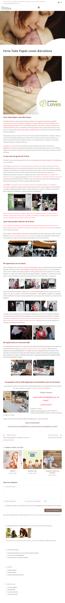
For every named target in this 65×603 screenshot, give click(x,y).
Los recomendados (12, 587)
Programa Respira (11, 570)
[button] (38, 7)
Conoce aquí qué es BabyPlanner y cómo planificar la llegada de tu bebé (32, 426)
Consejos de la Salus (12, 594)
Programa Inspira (11, 572)
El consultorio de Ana (12, 592)
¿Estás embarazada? (32, 423)
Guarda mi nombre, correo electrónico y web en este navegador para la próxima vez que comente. (34, 505)
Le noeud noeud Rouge (20, 177)
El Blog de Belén (11, 589)
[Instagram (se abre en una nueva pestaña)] (61, 2)
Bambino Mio (32, 471)
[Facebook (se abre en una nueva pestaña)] (59, 2)
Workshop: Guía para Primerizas (15, 575)
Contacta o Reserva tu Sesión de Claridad (17, 557)
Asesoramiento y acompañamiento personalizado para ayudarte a (31, 540)
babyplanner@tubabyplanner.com (40, 411)
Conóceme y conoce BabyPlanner (15, 555)
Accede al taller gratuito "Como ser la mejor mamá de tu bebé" (23, 553)
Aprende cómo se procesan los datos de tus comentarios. (44, 515)
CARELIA (12, 471)
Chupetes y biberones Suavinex (52, 472)
